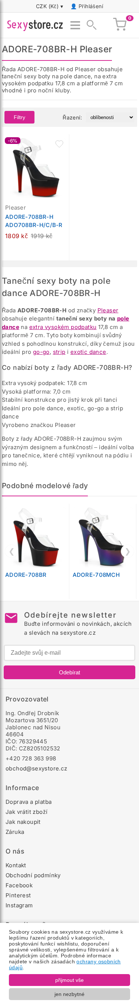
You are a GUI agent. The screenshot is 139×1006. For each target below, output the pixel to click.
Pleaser (108, 310)
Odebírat (69, 672)
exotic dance (88, 351)
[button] (59, 144)
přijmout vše (69, 980)
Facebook (19, 885)
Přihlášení (91, 6)
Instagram (19, 905)
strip (59, 351)
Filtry (19, 117)
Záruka (15, 831)
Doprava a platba (29, 801)
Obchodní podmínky (33, 875)
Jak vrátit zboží (26, 811)
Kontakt (16, 865)
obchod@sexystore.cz (36, 768)
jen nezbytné (69, 994)
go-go (41, 351)
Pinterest (18, 895)
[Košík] (119, 25)
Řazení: (72, 117)
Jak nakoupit (23, 821)
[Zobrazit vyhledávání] (89, 25)
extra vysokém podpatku (63, 327)
